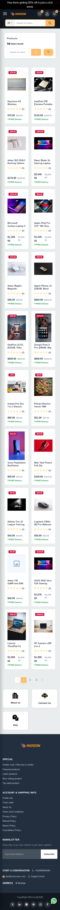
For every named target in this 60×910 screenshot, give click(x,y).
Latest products (10, 774)
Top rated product (10, 783)
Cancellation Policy (11, 830)
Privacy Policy (9, 816)
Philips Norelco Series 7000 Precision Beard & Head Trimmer (42, 408)
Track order (8, 802)
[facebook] (47, 904)
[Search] (50, 23)
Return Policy (9, 825)
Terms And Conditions (13, 812)
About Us (7, 807)
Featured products (11, 769)
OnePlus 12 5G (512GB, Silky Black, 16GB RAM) (15, 349)
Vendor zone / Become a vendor (18, 764)
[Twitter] (12, 904)
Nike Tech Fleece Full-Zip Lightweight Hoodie (43, 467)
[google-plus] (26, 904)
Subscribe (49, 854)
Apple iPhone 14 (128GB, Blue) (43, 287)
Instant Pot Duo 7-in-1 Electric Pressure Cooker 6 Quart (16, 408)
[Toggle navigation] (5, 13)
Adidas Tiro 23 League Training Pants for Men (16, 524)
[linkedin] (19, 904)
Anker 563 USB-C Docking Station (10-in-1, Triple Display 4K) (16, 165)
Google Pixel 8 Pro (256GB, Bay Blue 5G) (42, 348)
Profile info (7, 798)
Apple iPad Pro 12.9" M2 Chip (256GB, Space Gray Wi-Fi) (42, 227)
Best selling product (12, 778)
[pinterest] (33, 904)
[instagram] (40, 904)
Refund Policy (9, 821)
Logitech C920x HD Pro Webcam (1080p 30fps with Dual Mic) (43, 526)
